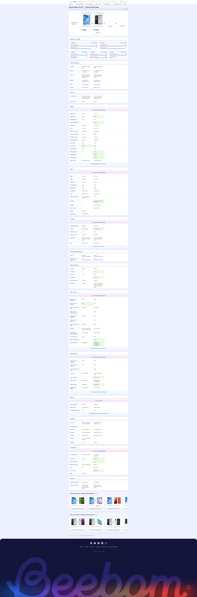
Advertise (98, 546)
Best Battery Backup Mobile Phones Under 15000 (98, 413)
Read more (126, 9)
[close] (91, 15)
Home (70, 535)
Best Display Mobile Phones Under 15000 (98, 163)
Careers (87, 546)
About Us (82, 546)
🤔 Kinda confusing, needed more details (188, 591)
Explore (71, 4)
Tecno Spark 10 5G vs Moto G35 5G (113, 508)
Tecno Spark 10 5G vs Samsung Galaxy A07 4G (96, 508)
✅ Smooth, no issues (185, 589)
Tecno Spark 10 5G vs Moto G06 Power (78, 508)
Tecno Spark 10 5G (86, 26)
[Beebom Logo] (73, 1)
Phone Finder (98, 4)
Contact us (92, 546)
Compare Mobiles (89, 4)
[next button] (126, 503)
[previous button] (71, 503)
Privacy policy (104, 546)
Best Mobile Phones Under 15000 (98, 246)
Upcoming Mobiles (80, 4)
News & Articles (107, 4)
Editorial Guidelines (113, 546)
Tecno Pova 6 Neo (98, 26)
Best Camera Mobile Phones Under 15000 (98, 348)
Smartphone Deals (117, 4)
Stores (124, 4)
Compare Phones (75, 535)
